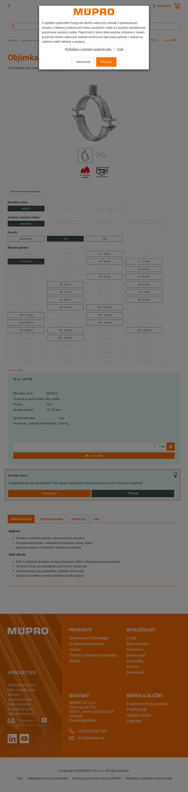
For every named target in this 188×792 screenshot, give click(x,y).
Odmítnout (83, 62)
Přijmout (106, 62)
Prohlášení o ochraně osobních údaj (88, 49)
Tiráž (120, 49)
